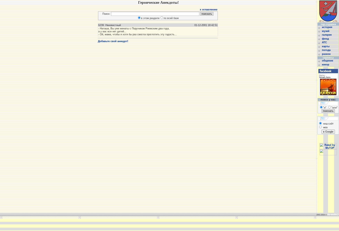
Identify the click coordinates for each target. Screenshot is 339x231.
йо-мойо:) (332, 214)
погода (326, 50)
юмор (326, 64)
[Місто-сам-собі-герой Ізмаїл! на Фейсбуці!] (328, 97)
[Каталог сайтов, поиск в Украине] (328, 154)
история (327, 27)
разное (326, 53)
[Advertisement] (109, 224)
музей (326, 31)
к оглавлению (208, 9)
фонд (326, 38)
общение (328, 60)
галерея (327, 34)
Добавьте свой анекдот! (113, 41)
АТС (325, 42)
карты (326, 46)
